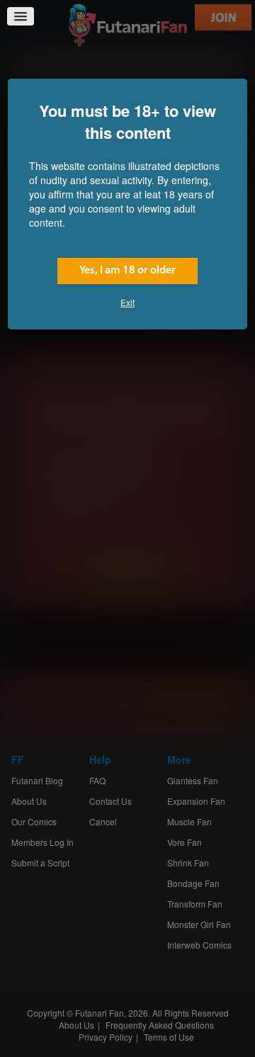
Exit (127, 302)
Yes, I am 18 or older (127, 270)
